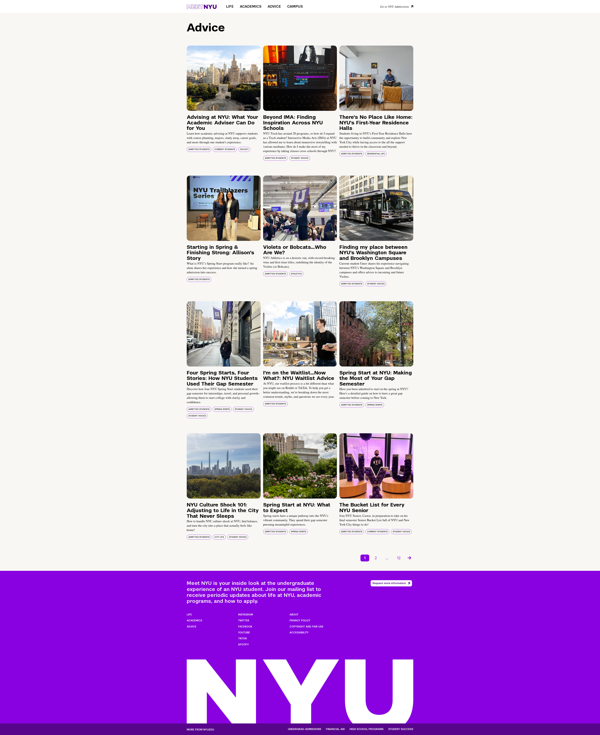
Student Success (400, 729)
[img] (224, 78)
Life (230, 6)
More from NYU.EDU (200, 729)
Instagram (245, 614)
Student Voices (299, 158)
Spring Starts (222, 409)
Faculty (244, 149)
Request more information (389, 583)
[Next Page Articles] (409, 557)
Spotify (243, 644)
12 (399, 558)
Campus (295, 6)
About (294, 614)
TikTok (242, 638)
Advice (274, 6)
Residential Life (376, 153)
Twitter (243, 620)
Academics (250, 6)
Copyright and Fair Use (306, 626)
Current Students (225, 149)
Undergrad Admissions (304, 729)
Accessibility (299, 632)
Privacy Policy (300, 620)
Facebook (245, 626)
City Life (219, 537)
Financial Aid (335, 729)
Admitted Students (199, 149)
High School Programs (367, 729)
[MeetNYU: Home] (202, 6)
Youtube (244, 632)
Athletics (296, 274)
